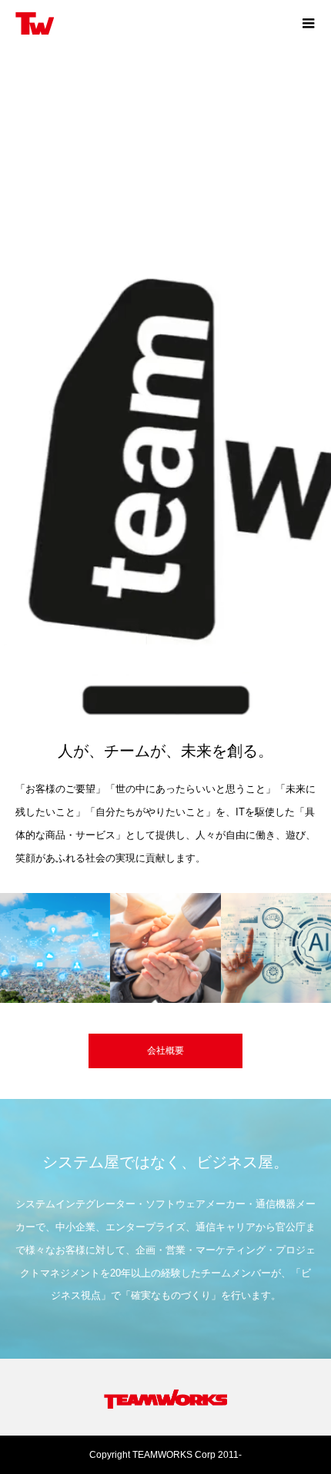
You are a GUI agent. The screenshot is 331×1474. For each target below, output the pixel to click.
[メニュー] (308, 23)
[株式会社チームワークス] (150, 23)
